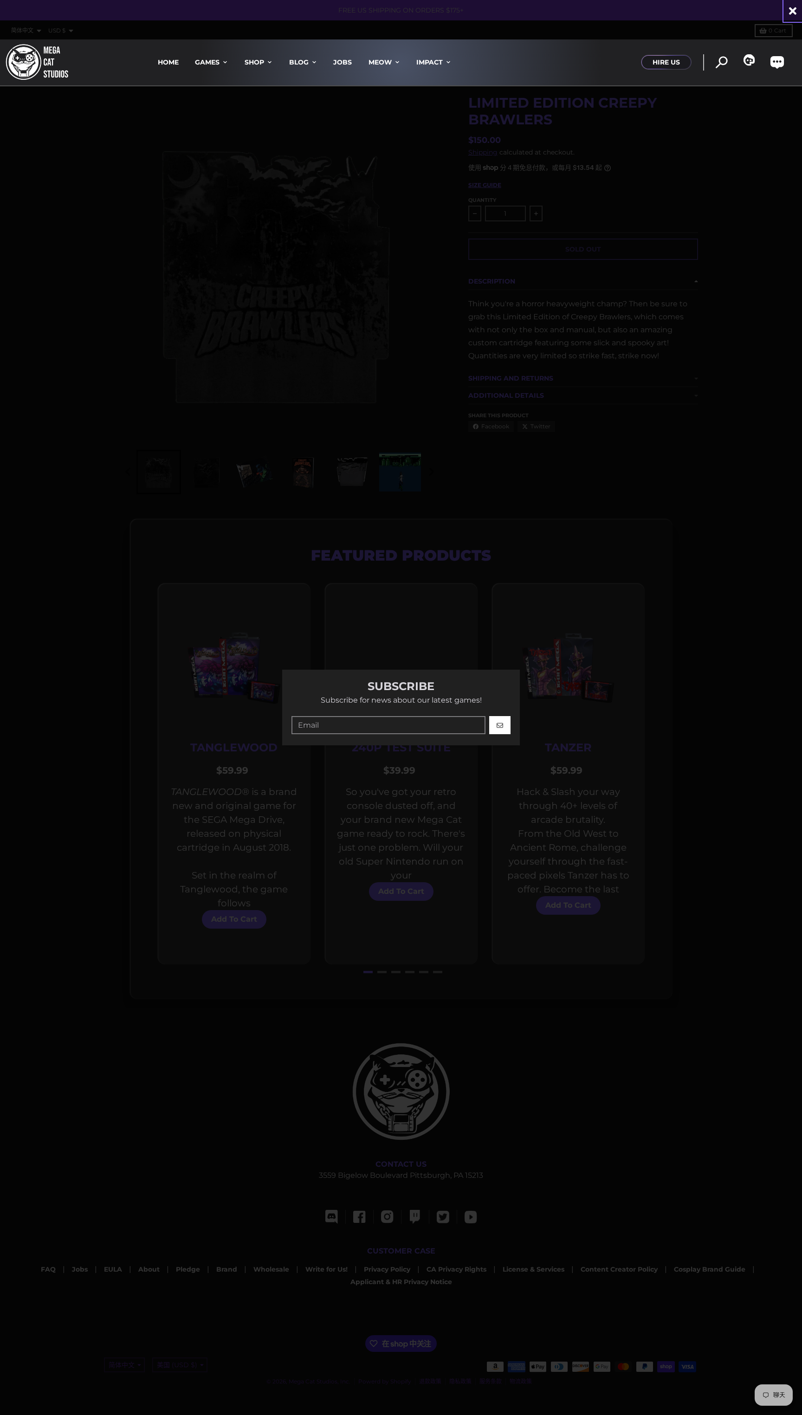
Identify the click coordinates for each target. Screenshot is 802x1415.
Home (168, 62)
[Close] (792, 11)
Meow (380, 62)
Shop (254, 62)
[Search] (721, 62)
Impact (429, 62)
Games (207, 62)
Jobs (342, 62)
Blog (299, 62)
